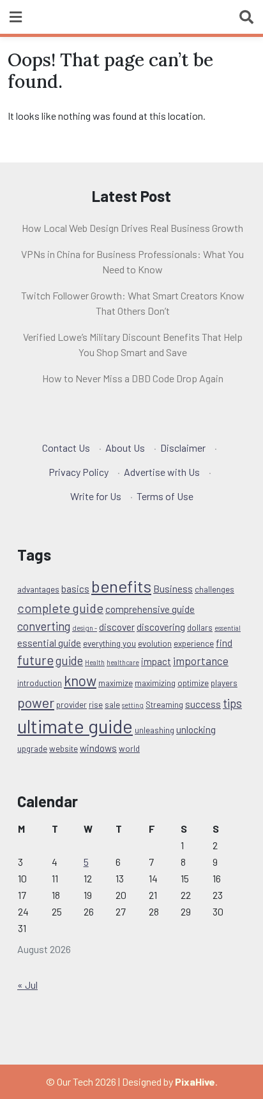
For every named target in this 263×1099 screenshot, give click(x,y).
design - (84, 628)
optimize (193, 683)
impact (156, 661)
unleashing (154, 730)
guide (69, 660)
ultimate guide (75, 726)
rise (96, 705)
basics (75, 588)
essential (227, 628)
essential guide (49, 643)
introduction (39, 683)
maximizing (155, 683)
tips (232, 703)
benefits (121, 586)
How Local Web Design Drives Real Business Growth (132, 228)
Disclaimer (183, 448)
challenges (214, 589)
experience (194, 643)
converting (43, 626)
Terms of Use (165, 496)
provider (71, 705)
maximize (115, 683)
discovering (161, 627)
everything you (109, 643)
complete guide (60, 607)
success (203, 704)
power (35, 702)
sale (112, 705)
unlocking (196, 729)
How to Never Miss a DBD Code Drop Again (132, 378)
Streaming (164, 705)
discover (117, 627)
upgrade (32, 748)
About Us (125, 448)
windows (98, 748)
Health (95, 662)
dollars (200, 627)
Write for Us (95, 496)
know (80, 680)
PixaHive (195, 1081)
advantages (38, 589)
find (224, 643)
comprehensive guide (150, 609)
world (129, 748)
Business (173, 588)
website (63, 748)
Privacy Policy (79, 472)
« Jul (27, 985)
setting (133, 705)
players (224, 683)
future (35, 660)
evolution (155, 643)
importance (201, 660)
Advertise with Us (162, 472)
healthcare (123, 662)
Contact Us (66, 448)
